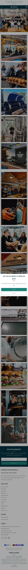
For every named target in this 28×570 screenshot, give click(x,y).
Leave (14, 293)
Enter (14, 289)
